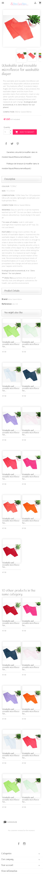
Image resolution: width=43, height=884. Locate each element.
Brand (4, 299)
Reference (7, 304)
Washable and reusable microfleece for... (10, 344)
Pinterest (17, 143)
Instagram (24, 843)
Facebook (18, 843)
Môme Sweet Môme (15, 299)
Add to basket (24, 132)
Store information (9, 871)
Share (6, 143)
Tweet (12, 143)
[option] (21, 28)
